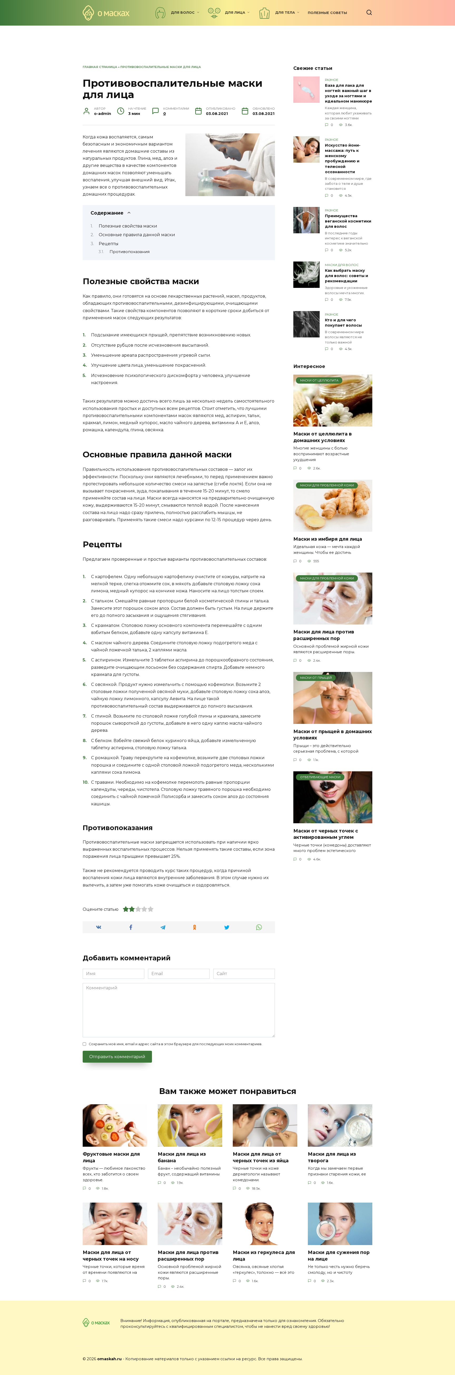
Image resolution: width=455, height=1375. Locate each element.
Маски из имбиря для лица (327, 539)
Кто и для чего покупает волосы (343, 323)
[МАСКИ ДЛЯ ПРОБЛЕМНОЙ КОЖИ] (332, 528)
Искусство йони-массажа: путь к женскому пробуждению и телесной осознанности (342, 158)
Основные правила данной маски (137, 234)
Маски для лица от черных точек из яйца (261, 1157)
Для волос (183, 12)
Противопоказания (130, 251)
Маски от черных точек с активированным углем (325, 834)
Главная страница (100, 67)
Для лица (235, 12)
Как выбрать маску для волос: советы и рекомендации (346, 275)
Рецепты (108, 243)
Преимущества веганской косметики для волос (348, 221)
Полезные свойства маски (128, 226)
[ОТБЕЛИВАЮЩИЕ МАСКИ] (332, 819)
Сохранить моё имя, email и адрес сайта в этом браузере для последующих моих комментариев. (175, 1044)
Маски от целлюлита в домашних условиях (322, 437)
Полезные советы (327, 13)
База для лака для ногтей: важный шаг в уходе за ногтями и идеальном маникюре (348, 93)
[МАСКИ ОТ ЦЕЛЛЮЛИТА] (332, 423)
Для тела (285, 12)
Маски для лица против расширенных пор (323, 635)
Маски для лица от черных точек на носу (111, 1256)
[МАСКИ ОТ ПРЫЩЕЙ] (332, 720)
